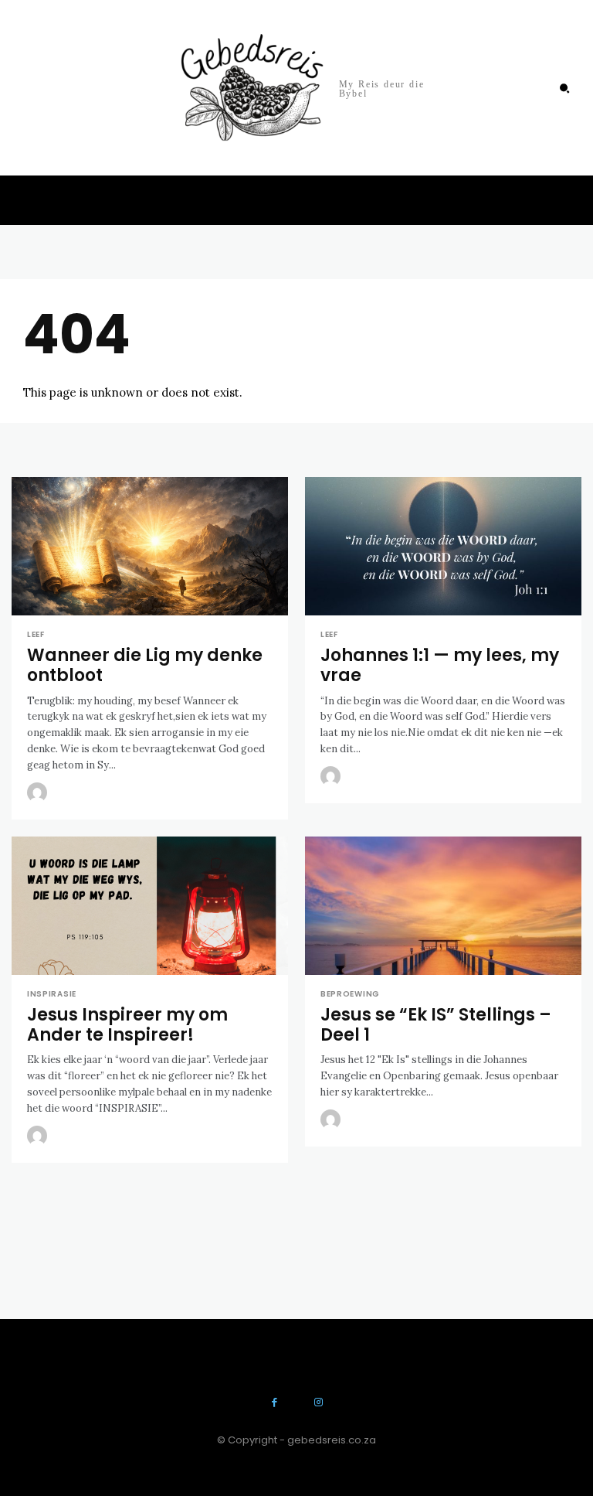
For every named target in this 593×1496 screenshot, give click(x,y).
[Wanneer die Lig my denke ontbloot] (150, 546)
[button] (564, 88)
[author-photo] (39, 793)
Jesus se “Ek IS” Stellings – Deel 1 (435, 1025)
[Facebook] (274, 1403)
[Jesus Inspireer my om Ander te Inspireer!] (150, 906)
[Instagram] (318, 1403)
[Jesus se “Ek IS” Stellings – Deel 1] (443, 906)
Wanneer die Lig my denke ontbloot (145, 665)
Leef (36, 635)
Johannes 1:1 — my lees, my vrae (439, 665)
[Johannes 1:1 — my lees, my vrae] (443, 546)
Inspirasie (51, 994)
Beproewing (350, 994)
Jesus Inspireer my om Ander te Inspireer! (127, 1025)
